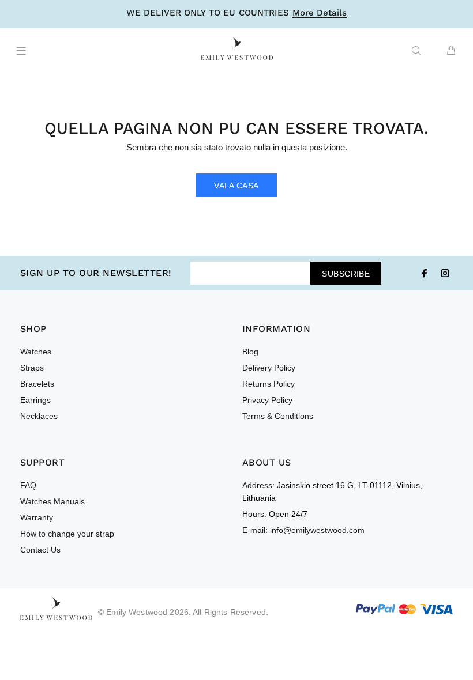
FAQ (28, 485)
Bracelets (37, 383)
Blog (250, 351)
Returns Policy (268, 383)
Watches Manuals (52, 501)
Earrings (35, 400)
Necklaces (39, 416)
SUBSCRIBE (346, 273)
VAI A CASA (236, 185)
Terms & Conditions (277, 416)
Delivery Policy (268, 367)
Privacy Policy (267, 400)
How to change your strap (67, 533)
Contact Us (40, 549)
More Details (319, 13)
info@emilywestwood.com (317, 530)
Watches (35, 351)
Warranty (36, 517)
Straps (32, 367)
